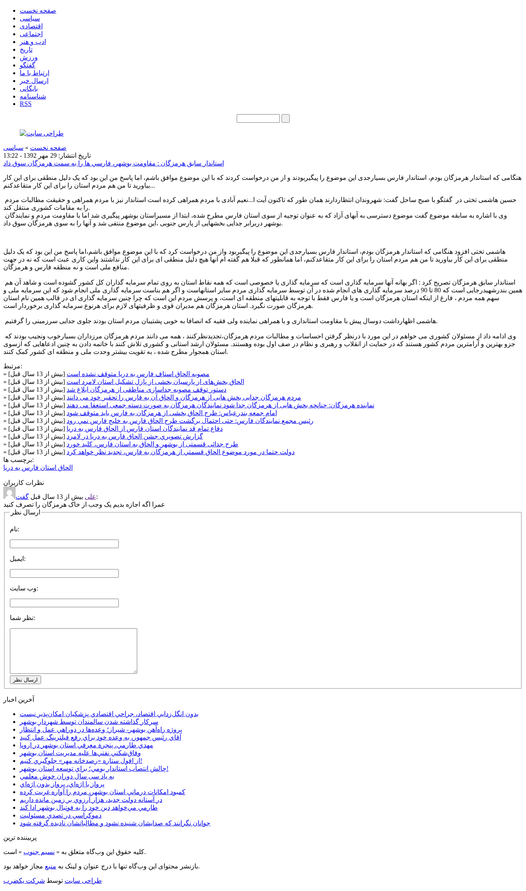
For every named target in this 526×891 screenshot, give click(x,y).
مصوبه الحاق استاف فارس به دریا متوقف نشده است (138, 373)
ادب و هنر (33, 41)
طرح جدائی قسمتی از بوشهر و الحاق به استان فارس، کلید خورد (152, 444)
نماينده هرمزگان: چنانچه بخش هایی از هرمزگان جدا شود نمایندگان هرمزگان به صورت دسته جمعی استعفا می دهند (220, 405)
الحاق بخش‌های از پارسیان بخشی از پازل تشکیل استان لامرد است (155, 381)
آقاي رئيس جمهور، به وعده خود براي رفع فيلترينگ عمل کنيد (100, 737)
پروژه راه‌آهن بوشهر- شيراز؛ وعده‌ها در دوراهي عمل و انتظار (101, 729)
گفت (22, 496)
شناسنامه (33, 96)
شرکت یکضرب (24, 880)
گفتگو (27, 65)
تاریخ (26, 49)
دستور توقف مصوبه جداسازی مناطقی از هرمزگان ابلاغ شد (146, 389)
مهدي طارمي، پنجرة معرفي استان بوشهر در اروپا (86, 745)
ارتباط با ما (34, 72)
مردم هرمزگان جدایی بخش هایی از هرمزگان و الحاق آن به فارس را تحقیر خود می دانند (184, 397)
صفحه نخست (38, 10)
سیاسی (30, 18)
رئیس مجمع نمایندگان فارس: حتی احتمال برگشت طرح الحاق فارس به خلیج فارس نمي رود (190, 420)
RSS (26, 103)
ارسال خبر (34, 80)
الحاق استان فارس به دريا (38, 467)
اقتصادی (31, 26)
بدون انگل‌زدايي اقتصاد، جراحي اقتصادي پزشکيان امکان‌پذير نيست (109, 713)
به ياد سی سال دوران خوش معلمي (67, 776)
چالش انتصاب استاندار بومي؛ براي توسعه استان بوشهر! (94, 768)
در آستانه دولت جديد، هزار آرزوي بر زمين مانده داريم (91, 799)
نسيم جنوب (39, 851)
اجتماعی (31, 33)
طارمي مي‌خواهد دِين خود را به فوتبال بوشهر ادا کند (89, 807)
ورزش (29, 57)
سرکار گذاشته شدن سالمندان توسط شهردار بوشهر (89, 721)
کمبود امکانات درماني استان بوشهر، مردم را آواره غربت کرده (102, 791)
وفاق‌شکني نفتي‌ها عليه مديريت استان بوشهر (80, 752)
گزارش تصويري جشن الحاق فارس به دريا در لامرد (135, 436)
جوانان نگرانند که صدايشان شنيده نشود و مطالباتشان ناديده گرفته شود (115, 823)
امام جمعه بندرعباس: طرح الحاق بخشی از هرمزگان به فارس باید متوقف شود (172, 412)
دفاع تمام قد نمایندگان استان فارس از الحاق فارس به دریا (145, 428)
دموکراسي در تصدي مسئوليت (61, 815)
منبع (50, 866)
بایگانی (29, 88)
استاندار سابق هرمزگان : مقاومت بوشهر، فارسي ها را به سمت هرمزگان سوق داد (113, 163)
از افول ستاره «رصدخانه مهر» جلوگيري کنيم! (81, 760)
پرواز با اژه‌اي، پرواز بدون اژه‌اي (62, 784)
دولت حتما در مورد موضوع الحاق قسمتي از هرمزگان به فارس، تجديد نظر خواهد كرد (181, 451)
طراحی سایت (83, 880)
